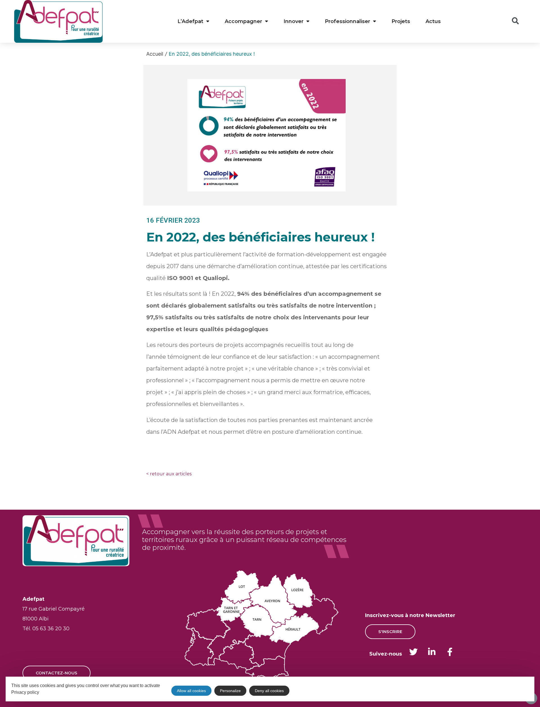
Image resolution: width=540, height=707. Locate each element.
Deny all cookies (269, 690)
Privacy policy (25, 692)
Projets (401, 21)
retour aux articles (169, 473)
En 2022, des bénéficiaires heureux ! (212, 54)
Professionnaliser (347, 21)
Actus (433, 21)
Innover (293, 21)
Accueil (154, 54)
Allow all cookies (191, 690)
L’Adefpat (190, 21)
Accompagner (243, 21)
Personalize (230, 690)
